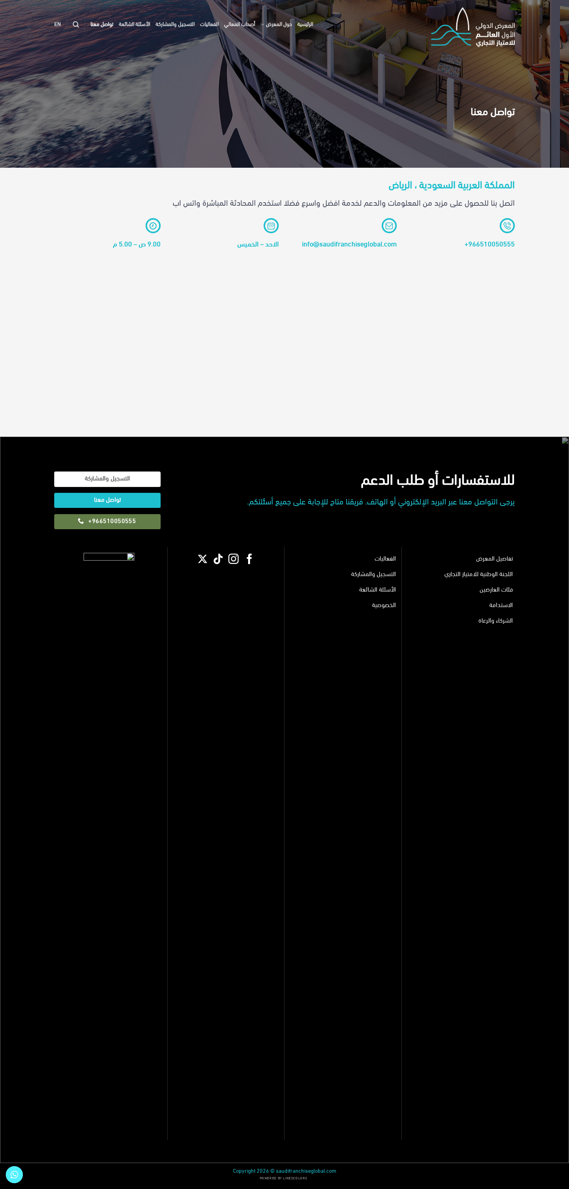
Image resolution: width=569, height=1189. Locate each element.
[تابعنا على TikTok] (218, 561)
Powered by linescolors (283, 1178)
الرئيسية (305, 25)
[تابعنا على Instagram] (233, 561)
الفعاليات (209, 25)
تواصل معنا (102, 25)
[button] (76, 24)
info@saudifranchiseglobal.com (349, 244)
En (57, 25)
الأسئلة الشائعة (134, 25)
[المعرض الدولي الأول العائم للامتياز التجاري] (468, 25)
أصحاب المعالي (239, 25)
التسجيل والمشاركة (175, 25)
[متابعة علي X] (202, 561)
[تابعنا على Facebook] (249, 561)
